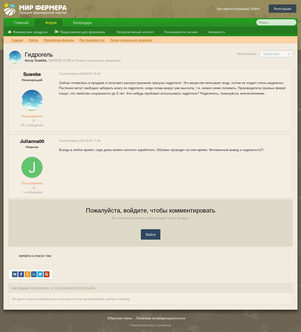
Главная (21, 22)
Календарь (82, 22)
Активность (216, 31)
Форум (50, 22)
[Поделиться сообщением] (288, 74)
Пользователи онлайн (180, 31)
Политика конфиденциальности (160, 318)
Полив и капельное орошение (98, 60)
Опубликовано (79, 73)
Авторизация (247, 53)
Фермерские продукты (30, 31)
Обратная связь (119, 318)
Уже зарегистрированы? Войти (239, 8)
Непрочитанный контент (135, 31)
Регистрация (282, 8)
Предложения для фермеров (82, 31)
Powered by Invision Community (150, 325)
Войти (150, 234)
